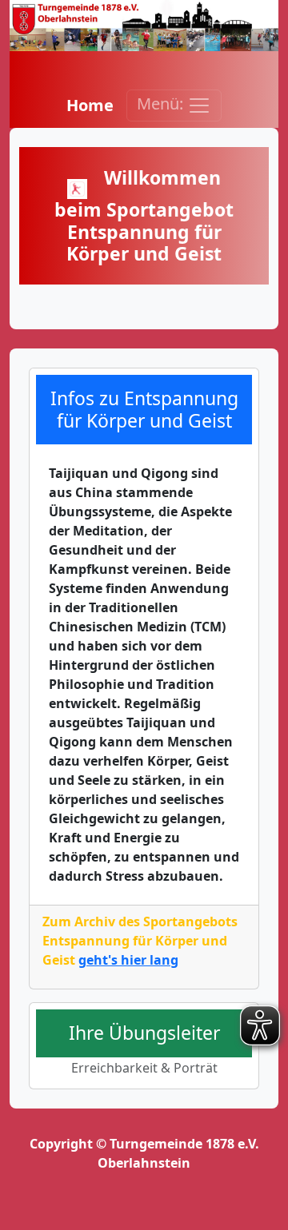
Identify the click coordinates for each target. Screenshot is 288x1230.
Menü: (162, 103)
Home (90, 105)
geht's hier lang (128, 960)
